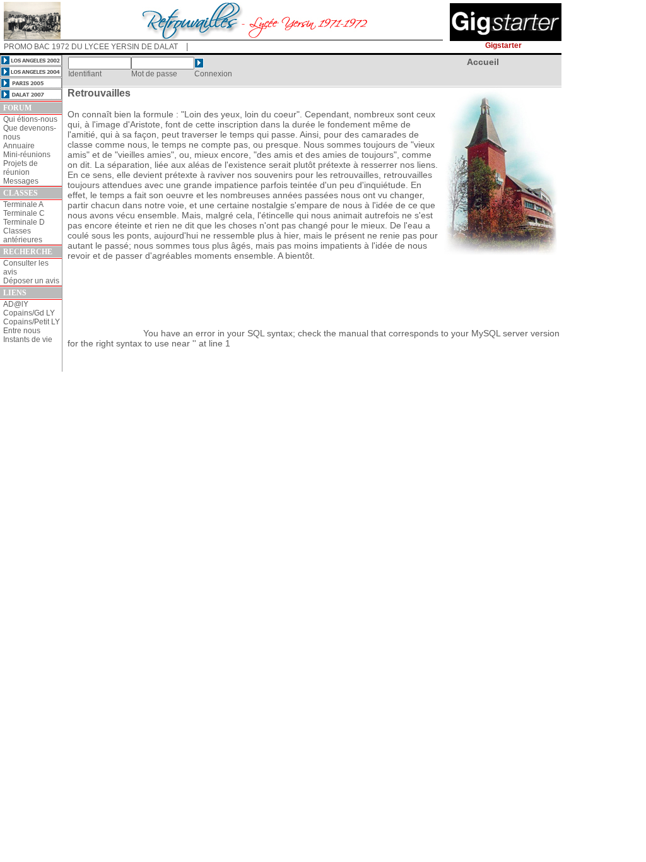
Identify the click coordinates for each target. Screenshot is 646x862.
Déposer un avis (31, 280)
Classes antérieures (22, 235)
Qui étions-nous (30, 119)
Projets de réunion (20, 168)
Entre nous (21, 330)
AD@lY (15, 304)
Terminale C (24, 213)
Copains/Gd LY (29, 313)
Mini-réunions (26, 154)
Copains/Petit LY (31, 321)
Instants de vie (27, 339)
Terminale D (24, 222)
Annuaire (19, 145)
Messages (20, 181)
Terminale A (23, 204)
